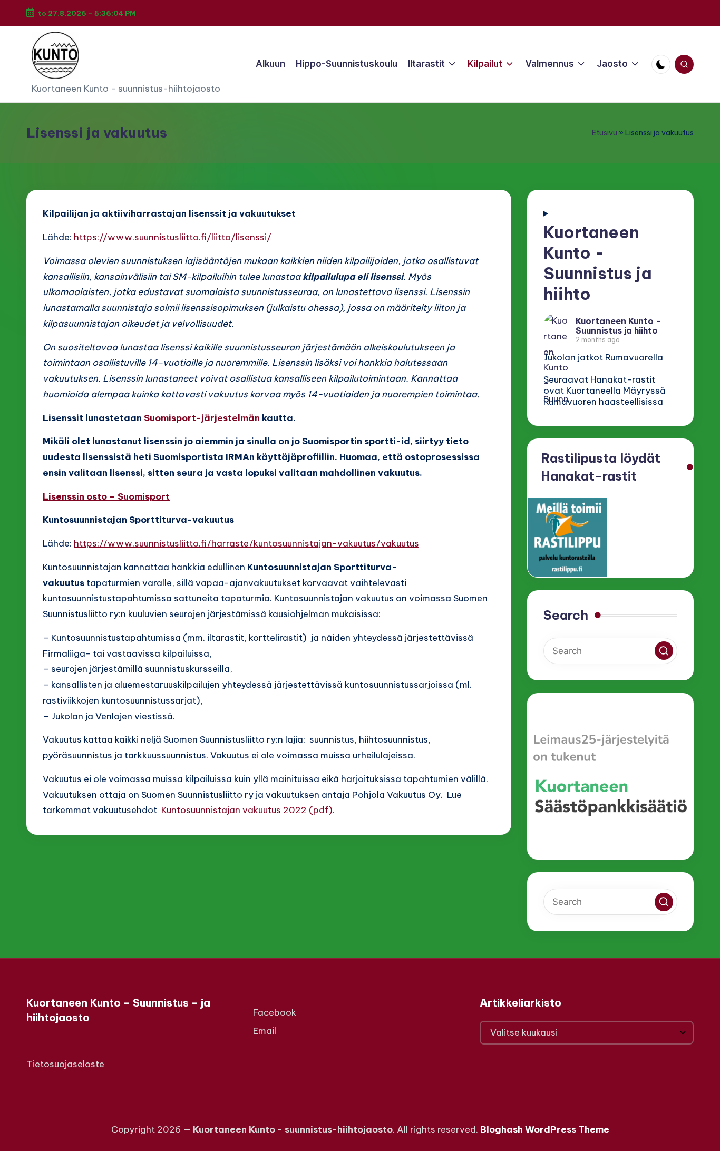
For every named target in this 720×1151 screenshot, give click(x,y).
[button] (664, 650)
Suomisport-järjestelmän (202, 418)
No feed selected (610, 315)
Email (264, 1031)
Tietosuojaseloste (65, 1064)
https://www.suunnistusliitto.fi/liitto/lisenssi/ (172, 237)
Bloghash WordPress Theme (544, 1129)
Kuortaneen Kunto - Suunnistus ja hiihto (597, 263)
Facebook (274, 1012)
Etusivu (604, 133)
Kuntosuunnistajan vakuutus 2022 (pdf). (248, 810)
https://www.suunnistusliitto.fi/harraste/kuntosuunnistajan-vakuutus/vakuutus (246, 543)
